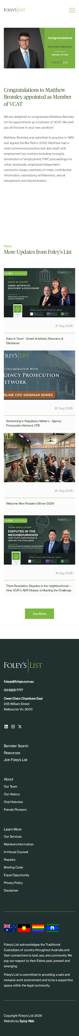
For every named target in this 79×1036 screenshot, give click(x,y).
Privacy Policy (13, 883)
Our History (12, 794)
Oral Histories (13, 802)
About (8, 779)
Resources (12, 753)
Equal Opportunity (16, 875)
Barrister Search (16, 746)
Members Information (19, 844)
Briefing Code (13, 867)
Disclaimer (11, 890)
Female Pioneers (15, 809)
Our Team (10, 786)
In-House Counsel (16, 852)
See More (39, 614)
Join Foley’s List (15, 760)
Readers (9, 860)
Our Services (12, 836)
